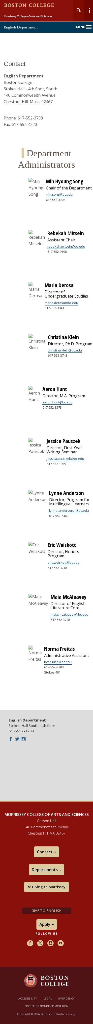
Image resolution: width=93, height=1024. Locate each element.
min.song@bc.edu (59, 194)
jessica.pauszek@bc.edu (65, 458)
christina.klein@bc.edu (65, 350)
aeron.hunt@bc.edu (57, 402)
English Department (21, 27)
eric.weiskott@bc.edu (64, 562)
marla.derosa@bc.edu (61, 303)
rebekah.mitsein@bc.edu (66, 246)
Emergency (66, 998)
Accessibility (27, 998)
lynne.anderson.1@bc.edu (69, 510)
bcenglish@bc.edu (58, 662)
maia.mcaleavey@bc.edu (69, 614)
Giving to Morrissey (48, 886)
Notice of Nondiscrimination (46, 1006)
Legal (47, 998)
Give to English (46, 910)
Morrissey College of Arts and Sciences (28, 16)
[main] (46, 381)
